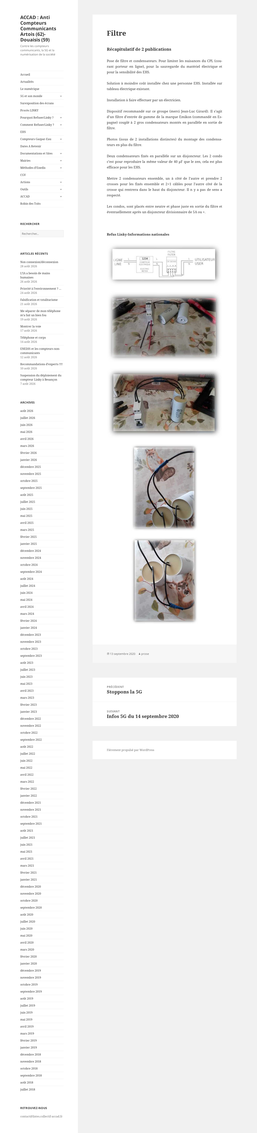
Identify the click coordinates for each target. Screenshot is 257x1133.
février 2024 (28, 621)
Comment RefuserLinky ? (37, 125)
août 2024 (26, 579)
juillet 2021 (27, 838)
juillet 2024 (27, 586)
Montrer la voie (30, 326)
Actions (25, 182)
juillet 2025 (27, 502)
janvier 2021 (28, 879)
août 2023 (26, 663)
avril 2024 (27, 607)
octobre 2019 (29, 984)
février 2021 (28, 872)
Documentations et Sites (36, 153)
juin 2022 (26, 761)
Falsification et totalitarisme (39, 300)
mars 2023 (27, 698)
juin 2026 (26, 425)
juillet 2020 (27, 921)
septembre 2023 (31, 656)
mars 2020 (27, 949)
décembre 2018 (30, 1054)
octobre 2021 (29, 817)
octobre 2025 (29, 481)
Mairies (25, 160)
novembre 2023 (30, 642)
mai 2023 (26, 684)
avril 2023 (27, 691)
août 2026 (26, 411)
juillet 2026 (27, 418)
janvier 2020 (28, 963)
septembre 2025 (31, 488)
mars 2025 (27, 530)
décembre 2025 (30, 467)
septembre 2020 (31, 907)
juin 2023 (26, 677)
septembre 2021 (31, 824)
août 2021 (26, 831)
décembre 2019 (30, 970)
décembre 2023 (30, 635)
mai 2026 (26, 432)
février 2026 (28, 453)
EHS (23, 132)
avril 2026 (27, 439)
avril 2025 (27, 523)
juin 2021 (26, 845)
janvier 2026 (28, 460)
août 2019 (26, 998)
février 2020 (28, 956)
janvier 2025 (28, 544)
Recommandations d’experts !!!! (41, 364)
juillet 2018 (27, 1089)
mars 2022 (27, 782)
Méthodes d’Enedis (32, 168)
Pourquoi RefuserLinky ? (36, 117)
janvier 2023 (28, 712)
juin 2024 (26, 593)
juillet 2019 (27, 1005)
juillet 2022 (27, 754)
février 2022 (28, 789)
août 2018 (26, 1082)
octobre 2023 (29, 649)
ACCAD (25, 196)
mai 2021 (26, 852)
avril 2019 (27, 1026)
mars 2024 (27, 614)
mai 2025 (26, 516)
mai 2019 (26, 1019)
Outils (24, 189)
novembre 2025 (30, 474)
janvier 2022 (28, 796)
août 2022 (26, 747)
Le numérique (29, 89)
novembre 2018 (30, 1061)
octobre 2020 (29, 900)
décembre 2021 (30, 803)
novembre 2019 (30, 977)
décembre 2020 (30, 886)
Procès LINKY (29, 110)
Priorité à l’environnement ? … (40, 289)
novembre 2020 (30, 893)
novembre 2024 (30, 558)
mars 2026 (27, 446)
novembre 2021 (30, 810)
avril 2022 (27, 775)
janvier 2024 (28, 628)
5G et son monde (31, 96)
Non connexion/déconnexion (39, 262)
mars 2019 (27, 1033)
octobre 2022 (29, 733)
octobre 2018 (29, 1068)
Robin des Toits (30, 204)
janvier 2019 (28, 1047)
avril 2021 (27, 859)
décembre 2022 (30, 719)
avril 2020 (27, 942)
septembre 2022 (31, 740)
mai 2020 (26, 935)
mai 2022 (26, 768)
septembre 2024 (31, 572)
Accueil (25, 74)
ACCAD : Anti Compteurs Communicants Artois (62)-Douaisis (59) (38, 28)
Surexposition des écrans (37, 103)
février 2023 (28, 705)
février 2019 (28, 1040)
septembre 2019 (31, 991)
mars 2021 (27, 866)
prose (145, 654)
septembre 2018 (31, 1075)
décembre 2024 (30, 551)
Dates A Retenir (30, 146)
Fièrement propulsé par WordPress (130, 750)
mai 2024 (26, 600)
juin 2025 (26, 509)
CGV (23, 175)
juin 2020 (26, 928)
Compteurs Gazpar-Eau (35, 139)
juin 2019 (26, 1012)
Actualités (27, 82)
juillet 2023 (27, 670)
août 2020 (26, 914)
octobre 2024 (29, 565)
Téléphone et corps (33, 337)
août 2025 (26, 495)
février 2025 (28, 537)
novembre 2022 (30, 726)
